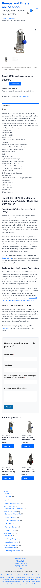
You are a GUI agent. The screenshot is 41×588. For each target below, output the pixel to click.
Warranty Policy (20, 559)
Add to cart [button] (8, 446)
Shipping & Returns (20, 566)
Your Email (9, 365)
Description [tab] (6, 105)
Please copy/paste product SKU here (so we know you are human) (20, 377)
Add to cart (15, 84)
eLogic (25, 584)
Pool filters (27, 575)
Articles (20, 568)
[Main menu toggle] (37, 9)
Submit (8, 407)
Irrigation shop (20, 577)
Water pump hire (12, 579)
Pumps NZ (35, 575)
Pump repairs (26, 581)
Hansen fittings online (7, 577)
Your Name (9, 355)
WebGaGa (32, 584)
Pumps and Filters (16, 575)
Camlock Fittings (16, 584)
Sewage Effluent (26, 67)
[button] (36, 30)
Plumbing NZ (5, 575)
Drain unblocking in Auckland (28, 579)
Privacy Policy (20, 561)
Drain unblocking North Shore (10, 581)
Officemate (30, 577)
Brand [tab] (4, 109)
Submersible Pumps (13, 67)
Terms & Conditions (20, 563)
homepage (5, 328)
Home (4, 67)
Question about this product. (16, 388)
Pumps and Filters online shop (16, 5)
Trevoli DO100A (7, 258)
